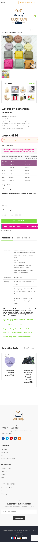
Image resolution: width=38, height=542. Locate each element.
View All (31, 83)
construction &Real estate (17, 121)
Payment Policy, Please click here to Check (17, 329)
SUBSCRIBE (19, 518)
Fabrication (12, 123)
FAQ (2, 455)
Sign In (3, 474)
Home (4, 30)
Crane (28, 121)
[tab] (9, 237)
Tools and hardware (18, 128)
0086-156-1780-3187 (10, 428)
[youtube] (15, 438)
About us (4, 449)
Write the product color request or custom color (19, 195)
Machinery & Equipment (9, 126)
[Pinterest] (10, 230)
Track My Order (6, 469)
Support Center (6, 491)
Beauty (7, 121)
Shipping (4, 494)
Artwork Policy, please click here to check (17, 325)
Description (7, 237)
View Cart (4, 471)
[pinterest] (19, 438)
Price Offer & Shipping (8, 458)
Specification (23, 237)
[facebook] (3, 438)
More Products (29, 348)
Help (2, 477)
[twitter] (7, 438)
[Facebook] (3, 230)
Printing (5, 206)
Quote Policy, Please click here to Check (16, 337)
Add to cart (20, 221)
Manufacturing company (24, 126)
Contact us (4, 452)
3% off (6, 37)
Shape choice (7, 185)
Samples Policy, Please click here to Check (17, 333)
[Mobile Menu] (2, 16)
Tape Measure (11, 30)
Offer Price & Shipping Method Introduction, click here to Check (18, 320)
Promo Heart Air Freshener (10, 371)
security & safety (7, 128)
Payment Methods (6, 488)
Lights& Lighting (25, 123)
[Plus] (20, 215)
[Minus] (16, 215)
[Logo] (18, 16)
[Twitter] (6, 230)
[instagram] (11, 438)
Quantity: (4, 215)
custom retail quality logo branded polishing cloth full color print (28, 375)
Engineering (5, 123)
